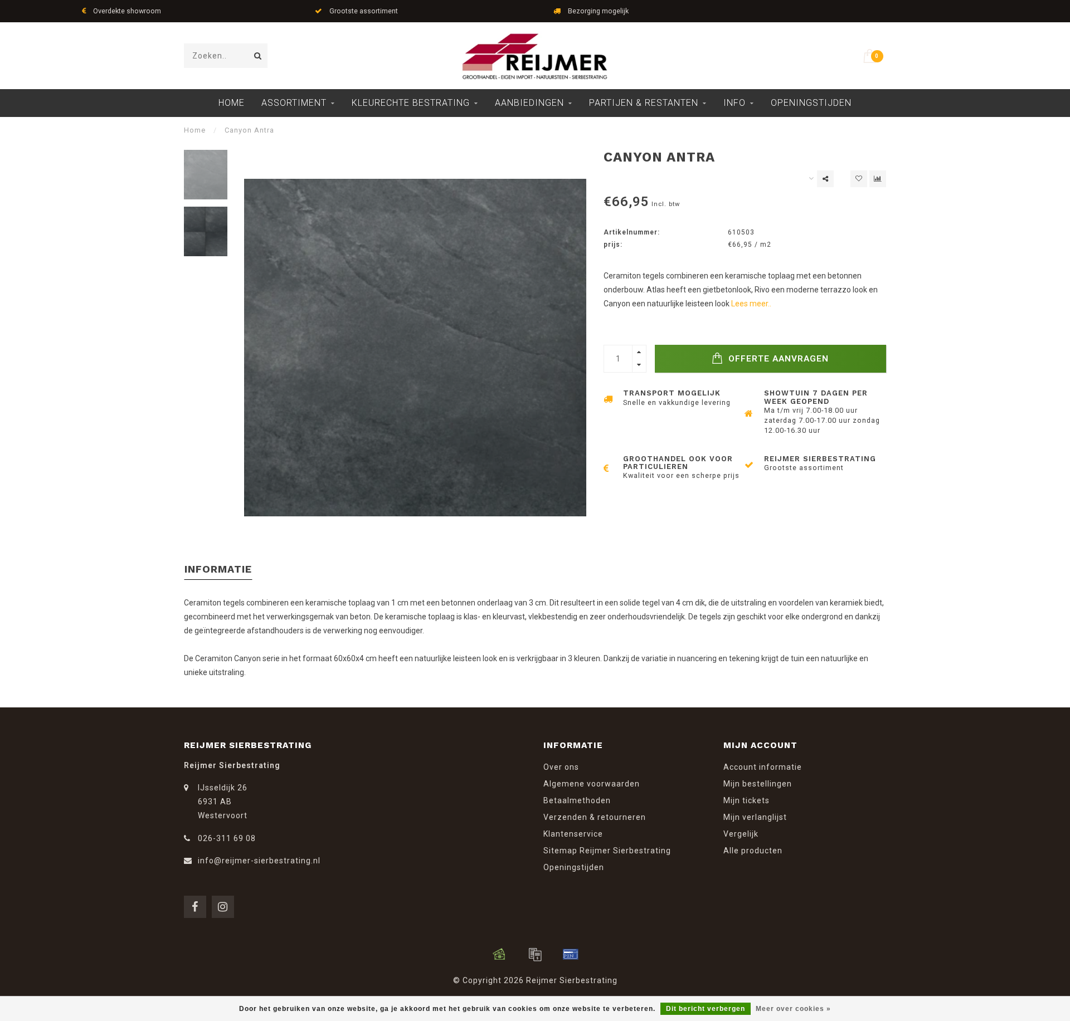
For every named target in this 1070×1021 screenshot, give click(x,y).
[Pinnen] (571, 954)
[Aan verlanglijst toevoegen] (858, 178)
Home (231, 102)
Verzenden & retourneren (594, 817)
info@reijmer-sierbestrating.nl (259, 860)
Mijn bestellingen (757, 783)
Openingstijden (811, 102)
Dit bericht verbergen (705, 1009)
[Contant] (499, 954)
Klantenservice (573, 833)
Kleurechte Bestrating (411, 102)
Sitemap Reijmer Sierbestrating (607, 850)
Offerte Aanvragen (777, 359)
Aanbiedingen (529, 102)
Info (734, 102)
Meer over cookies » (793, 1009)
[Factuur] (535, 954)
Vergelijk (740, 833)
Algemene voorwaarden (591, 783)
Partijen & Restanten (643, 102)
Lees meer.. (751, 303)
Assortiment (294, 102)
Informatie (218, 569)
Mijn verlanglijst (755, 817)
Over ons (561, 767)
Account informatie (762, 767)
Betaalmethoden (577, 800)
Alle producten (752, 850)
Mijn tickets (746, 800)
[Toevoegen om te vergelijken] (877, 178)
